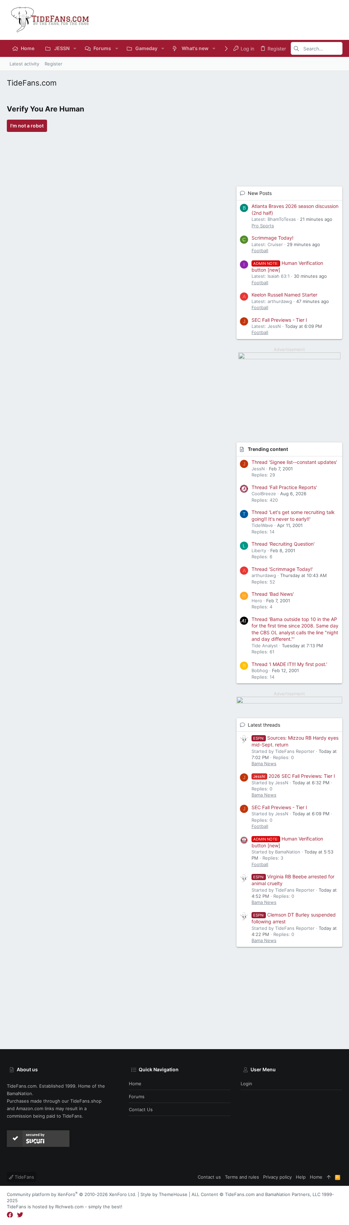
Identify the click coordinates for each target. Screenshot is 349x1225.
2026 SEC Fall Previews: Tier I (294, 776)
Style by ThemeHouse (163, 1194)
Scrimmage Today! (272, 238)
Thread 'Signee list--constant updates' (294, 462)
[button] (74, 48)
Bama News (264, 763)
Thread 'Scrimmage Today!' (282, 569)
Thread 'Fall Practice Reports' (284, 487)
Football (260, 250)
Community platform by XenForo (71, 1194)
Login (246, 1083)
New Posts (260, 193)
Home (135, 1083)
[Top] (328, 1177)
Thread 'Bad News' (273, 594)
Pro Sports (263, 225)
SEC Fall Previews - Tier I (279, 320)
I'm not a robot (27, 125)
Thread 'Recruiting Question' (283, 544)
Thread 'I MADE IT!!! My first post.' (289, 664)
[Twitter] (20, 1215)
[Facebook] (10, 1215)
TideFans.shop (86, 1101)
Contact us (141, 1109)
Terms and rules (242, 1177)
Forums (137, 1096)
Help (301, 1177)
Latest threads (264, 725)
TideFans (23, 1177)
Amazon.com (29, 1108)
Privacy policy (277, 1177)
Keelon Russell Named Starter (284, 295)
